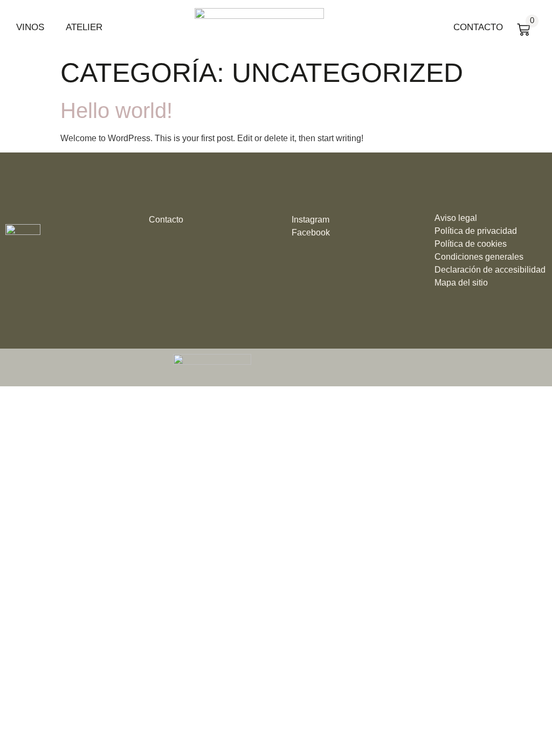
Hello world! (116, 110)
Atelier (84, 27)
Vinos (30, 27)
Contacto (478, 27)
